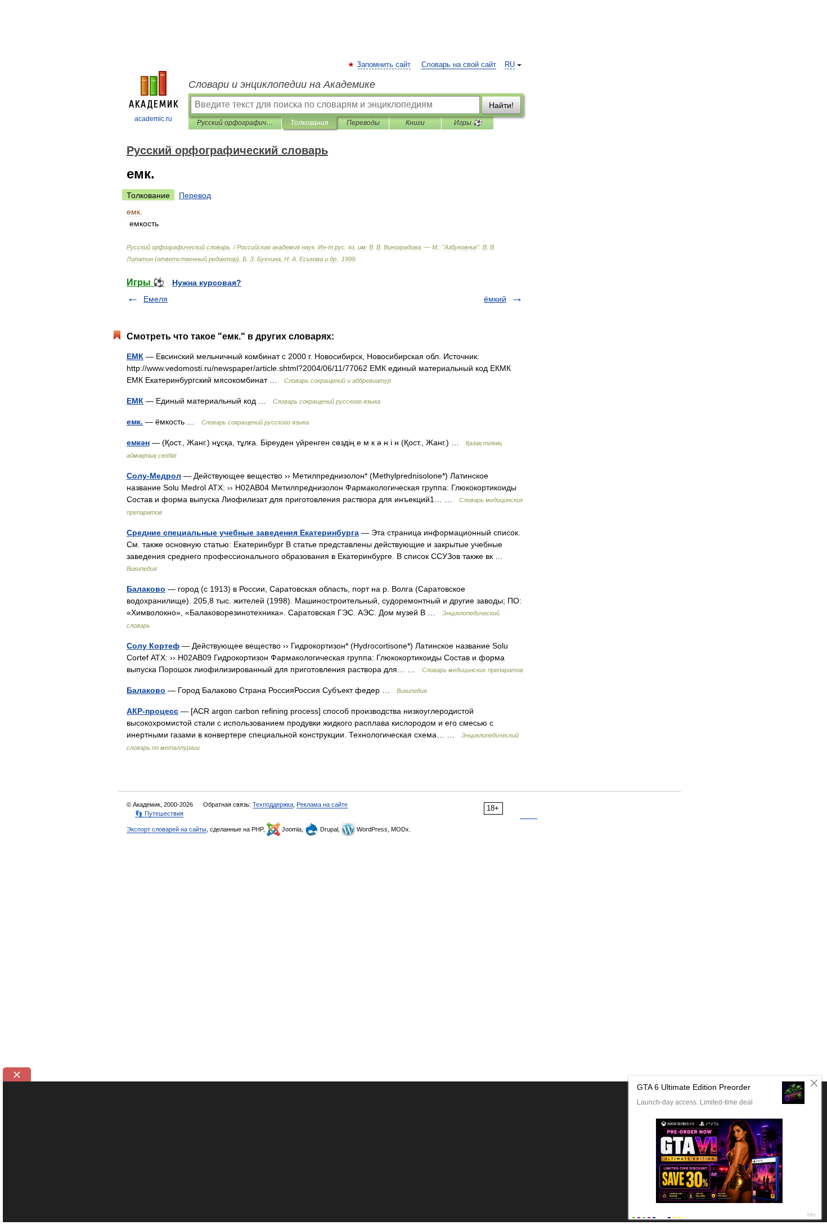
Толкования (309, 123)
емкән (138, 442)
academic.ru (153, 119)
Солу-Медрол (154, 475)
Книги (415, 123)
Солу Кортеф (153, 645)
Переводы (363, 123)
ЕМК (135, 356)
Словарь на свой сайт (458, 65)
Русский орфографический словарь (235, 123)
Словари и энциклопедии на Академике (281, 84)
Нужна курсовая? (206, 282)
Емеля (155, 298)
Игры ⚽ (468, 123)
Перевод (195, 195)
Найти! (501, 105)
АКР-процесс (152, 711)
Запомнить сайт (384, 65)
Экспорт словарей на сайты (166, 829)
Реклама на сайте (322, 804)
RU (510, 65)
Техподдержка (273, 804)
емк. (135, 421)
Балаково (146, 588)
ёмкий (495, 298)
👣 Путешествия (159, 813)
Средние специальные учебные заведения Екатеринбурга (243, 532)
